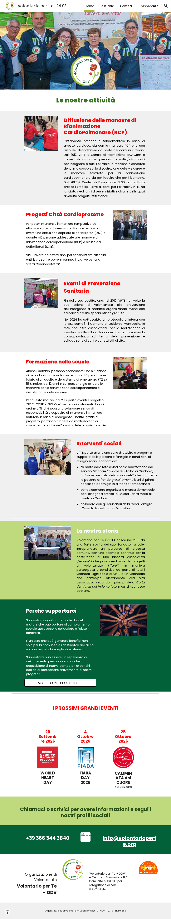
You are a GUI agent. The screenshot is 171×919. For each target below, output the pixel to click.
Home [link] (89, 6)
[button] (166, 6)
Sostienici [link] (106, 6)
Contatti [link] (126, 6)
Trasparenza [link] (148, 6)
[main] (85, 100)
